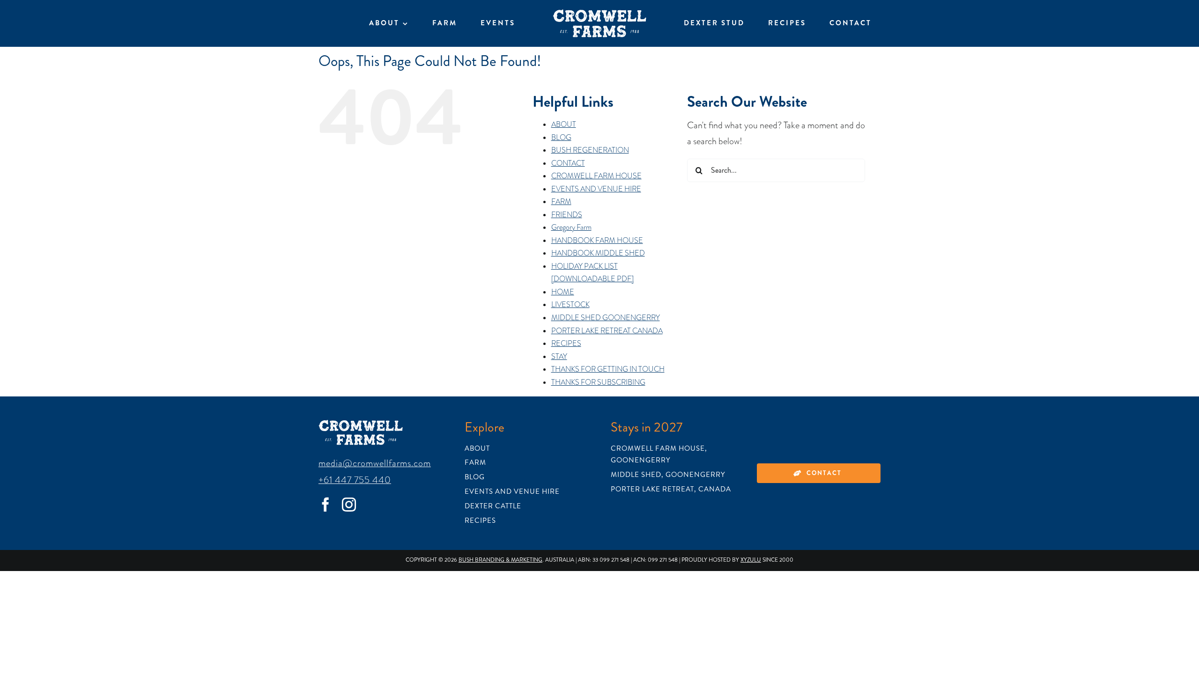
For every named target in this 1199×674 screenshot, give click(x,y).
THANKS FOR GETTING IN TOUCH (608, 369)
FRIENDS (566, 215)
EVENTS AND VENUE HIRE (596, 189)
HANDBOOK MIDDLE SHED (598, 253)
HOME (562, 292)
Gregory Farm (571, 227)
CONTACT (568, 163)
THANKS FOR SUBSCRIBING (598, 382)
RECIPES (566, 343)
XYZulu (750, 560)
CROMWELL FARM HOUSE (596, 176)
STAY (559, 357)
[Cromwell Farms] (599, 14)
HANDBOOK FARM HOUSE (597, 240)
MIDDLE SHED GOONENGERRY (605, 318)
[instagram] (349, 505)
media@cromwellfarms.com (374, 462)
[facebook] (325, 505)
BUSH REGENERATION (590, 150)
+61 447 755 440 (354, 479)
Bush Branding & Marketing (500, 560)
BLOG (561, 137)
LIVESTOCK (570, 305)
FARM (561, 202)
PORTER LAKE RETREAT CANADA (607, 331)
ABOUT (563, 124)
